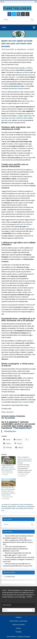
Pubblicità (18, 632)
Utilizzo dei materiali (18, 624)
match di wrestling (25, 224)
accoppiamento (15, 504)
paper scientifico (19, 248)
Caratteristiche (30, 506)
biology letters (12, 506)
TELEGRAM (9, 418)
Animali (31, 49)
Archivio (18, 628)
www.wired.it (9, 412)
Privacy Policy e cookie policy (18, 621)
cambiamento (21, 506)
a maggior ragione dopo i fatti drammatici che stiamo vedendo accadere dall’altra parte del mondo (18, 118)
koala (13, 508)
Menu (2, 1)
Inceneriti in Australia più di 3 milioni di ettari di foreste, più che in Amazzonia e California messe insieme (8, 491)
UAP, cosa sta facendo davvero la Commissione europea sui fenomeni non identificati (15, 549)
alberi (22, 504)
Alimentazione (28, 504)
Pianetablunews (22, 428)
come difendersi (6, 508)
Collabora (18, 617)
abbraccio (7, 504)
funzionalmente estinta (16, 86)
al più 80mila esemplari (23, 70)
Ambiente (4, 506)
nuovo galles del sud (22, 508)
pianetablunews (21, 49)
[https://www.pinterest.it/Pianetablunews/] (23, 14)
